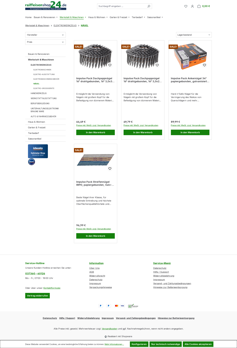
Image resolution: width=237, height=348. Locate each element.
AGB (91, 272)
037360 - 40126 (35, 273)
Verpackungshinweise (100, 287)
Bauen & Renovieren (38, 54)
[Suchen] (149, 6)
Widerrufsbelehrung (163, 275)
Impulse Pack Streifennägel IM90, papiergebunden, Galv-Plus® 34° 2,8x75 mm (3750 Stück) (94, 183)
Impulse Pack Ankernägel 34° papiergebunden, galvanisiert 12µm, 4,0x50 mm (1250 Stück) (189, 80)
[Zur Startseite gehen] (45, 5)
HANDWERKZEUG (39, 93)
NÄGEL (36, 84)
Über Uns (94, 268)
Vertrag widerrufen (37, 295)
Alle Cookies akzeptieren (198, 344)
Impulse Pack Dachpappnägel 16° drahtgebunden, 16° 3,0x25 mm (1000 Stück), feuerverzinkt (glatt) (143, 80)
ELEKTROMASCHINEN (42, 70)
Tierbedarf (33, 133)
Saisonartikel (34, 138)
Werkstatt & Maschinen (41, 59)
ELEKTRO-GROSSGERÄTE (43, 88)
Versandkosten (109, 328)
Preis (29, 42)
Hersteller (32, 34)
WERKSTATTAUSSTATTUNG (44, 98)
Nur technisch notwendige (165, 344)
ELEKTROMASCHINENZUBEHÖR (46, 79)
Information (96, 263)
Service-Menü (162, 263)
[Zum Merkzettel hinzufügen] (110, 65)
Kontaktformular (51, 288)
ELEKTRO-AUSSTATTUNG (44, 74)
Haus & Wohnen (36, 121)
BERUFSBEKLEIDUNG (40, 103)
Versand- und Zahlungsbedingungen (172, 283)
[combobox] (121, 6)
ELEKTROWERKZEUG (41, 65)
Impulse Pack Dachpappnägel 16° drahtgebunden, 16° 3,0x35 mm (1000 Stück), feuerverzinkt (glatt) (95, 80)
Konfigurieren (139, 344)
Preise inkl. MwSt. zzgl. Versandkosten (93, 125)
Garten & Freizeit (36, 127)
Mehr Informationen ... (114, 344)
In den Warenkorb (95, 132)
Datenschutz (95, 279)
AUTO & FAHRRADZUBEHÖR (43, 116)
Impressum (95, 283)
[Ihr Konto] (192, 6)
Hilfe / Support (161, 272)
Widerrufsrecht (97, 275)
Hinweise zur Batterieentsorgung (170, 287)
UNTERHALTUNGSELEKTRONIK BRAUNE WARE (45, 110)
